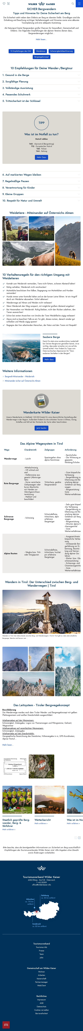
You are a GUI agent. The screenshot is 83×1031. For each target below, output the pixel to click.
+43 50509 (42, 882)
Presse (41, 951)
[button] (15, 228)
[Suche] (72, 3)
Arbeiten (41, 975)
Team (41, 954)
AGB (41, 1003)
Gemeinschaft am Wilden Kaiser (41, 968)
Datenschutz (41, 1006)
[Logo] (41, 4)
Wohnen (41, 972)
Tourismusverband (41, 944)
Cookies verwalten (41, 1010)
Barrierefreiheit (41, 1013)
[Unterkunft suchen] (6, 1025)
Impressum (41, 1000)
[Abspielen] (41, 612)
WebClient (41, 985)
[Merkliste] (4, 3)
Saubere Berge (51, 337)
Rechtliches (41, 996)
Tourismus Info (41, 947)
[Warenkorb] (8, 3)
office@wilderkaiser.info (41, 884)
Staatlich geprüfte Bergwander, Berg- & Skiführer (16, 822)
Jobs (41, 957)
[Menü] (79, 3)
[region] (41, 510)
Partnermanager (41, 982)
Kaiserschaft (41, 979)
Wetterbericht (43, 819)
